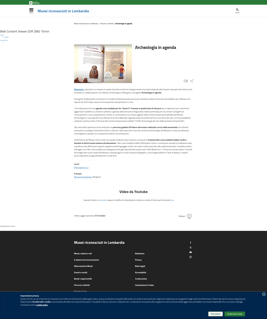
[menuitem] (135, 37)
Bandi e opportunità (83, 278)
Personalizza (215, 314)
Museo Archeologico (83, 176)
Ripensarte (79, 89)
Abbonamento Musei (83, 266)
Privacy (138, 259)
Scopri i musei (80, 291)
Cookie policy (141, 278)
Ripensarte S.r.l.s (81, 167)
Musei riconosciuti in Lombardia (63, 11)
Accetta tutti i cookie (234, 314)
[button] (237, 11)
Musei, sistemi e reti (83, 253)
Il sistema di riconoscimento (86, 259)
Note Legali (140, 266)
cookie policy (42, 304)
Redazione (139, 253)
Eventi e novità (80, 272)
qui (172, 200)
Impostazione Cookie (144, 285)
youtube (103, 200)
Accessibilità (140, 272)
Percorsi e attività (106, 23)
